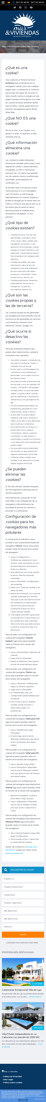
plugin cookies (40, 1099)
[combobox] (23, 887)
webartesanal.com (14, 853)
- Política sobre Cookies (12, 1082)
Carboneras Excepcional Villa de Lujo (21, 989)
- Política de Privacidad (12, 1076)
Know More (35, 997)
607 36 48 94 (37, 2)
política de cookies (32, 1096)
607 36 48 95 (22, 2)
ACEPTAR (23, 1100)
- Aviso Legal (7, 1079)
